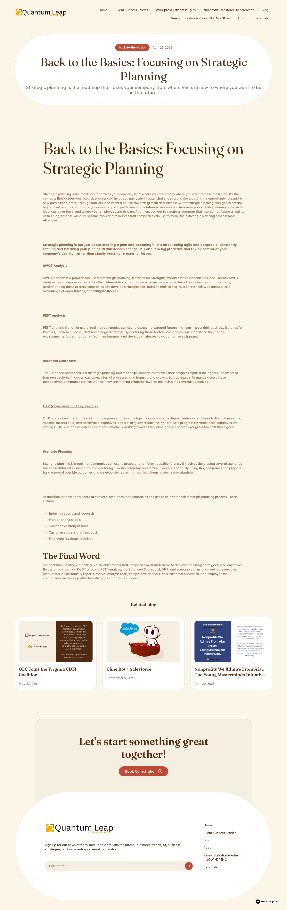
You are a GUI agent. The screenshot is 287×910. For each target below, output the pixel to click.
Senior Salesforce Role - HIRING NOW (200, 18)
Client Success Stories (131, 10)
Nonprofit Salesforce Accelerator (228, 10)
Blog (264, 10)
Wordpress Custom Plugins (176, 10)
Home (103, 10)
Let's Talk (261, 18)
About (242, 18)
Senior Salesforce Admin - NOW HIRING (221, 857)
